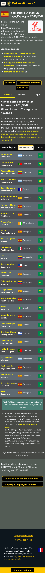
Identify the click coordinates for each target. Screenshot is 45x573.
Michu (3, 230)
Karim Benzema (8, 188)
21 (40, 189)
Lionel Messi (6, 154)
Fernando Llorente (9, 205)
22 (40, 181)
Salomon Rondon (9, 281)
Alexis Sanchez (8, 264)
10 (40, 291)
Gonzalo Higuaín (8, 179)
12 (40, 248)
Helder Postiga (8, 349)
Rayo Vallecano (8, 233)
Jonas (3, 306)
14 (40, 240)
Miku (3, 256)
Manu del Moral (8, 315)
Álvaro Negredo (8, 239)
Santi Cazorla (7, 374)
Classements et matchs (29, 82)
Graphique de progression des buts (23, 484)
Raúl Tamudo (7, 366)
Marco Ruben (7, 357)
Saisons (8, 82)
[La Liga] (35, 30)
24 (40, 172)
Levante (5, 224)
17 (40, 197)
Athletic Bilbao (8, 207)
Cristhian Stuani (8, 332)
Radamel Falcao (8, 171)
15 (40, 223)
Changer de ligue (22, 570)
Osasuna (5, 275)
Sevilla (4, 241)
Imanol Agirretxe (8, 298)
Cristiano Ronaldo (9, 162)
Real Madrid (6, 165)
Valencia (5, 199)
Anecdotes (22, 87)
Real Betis (5, 216)
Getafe (4, 258)
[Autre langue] (40, 549)
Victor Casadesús (9, 383)
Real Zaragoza (7, 351)
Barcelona (5, 156)
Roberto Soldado (9, 196)
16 (40, 206)
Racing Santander (9, 334)
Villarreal (5, 360)
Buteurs (7, 94)
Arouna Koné (7, 222)
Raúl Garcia (6, 272)
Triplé (37, 94)
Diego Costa (6, 289)
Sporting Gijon (7, 343)
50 (40, 155)
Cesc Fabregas (8, 323)
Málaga (4, 284)
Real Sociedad (7, 250)
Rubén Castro (7, 213)
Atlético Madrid (8, 173)
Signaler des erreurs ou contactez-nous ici (19, 557)
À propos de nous (23, 535)
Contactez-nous (23, 539)
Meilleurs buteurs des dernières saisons (24, 478)
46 (40, 164)
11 (40, 265)
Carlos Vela (6, 247)
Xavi (3, 391)
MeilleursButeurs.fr (24, 3)
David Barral (6, 340)
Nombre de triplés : (14, 71)
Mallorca (5, 385)
